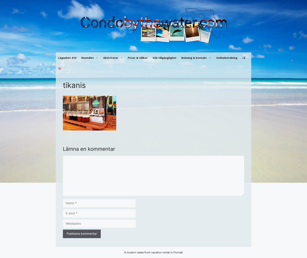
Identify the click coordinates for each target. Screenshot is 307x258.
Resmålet (87, 57)
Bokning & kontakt (194, 57)
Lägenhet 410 (67, 57)
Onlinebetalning (226, 57)
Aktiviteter (110, 57)
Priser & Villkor (138, 57)
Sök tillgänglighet (164, 57)
